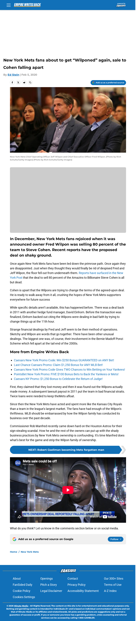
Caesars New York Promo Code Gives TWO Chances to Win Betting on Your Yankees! (69, 369)
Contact (73, 578)
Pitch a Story (48, 584)
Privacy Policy (77, 584)
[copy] (30, 82)
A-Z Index (110, 591)
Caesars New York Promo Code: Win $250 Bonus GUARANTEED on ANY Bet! (64, 360)
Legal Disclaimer (51, 591)
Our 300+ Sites (113, 578)
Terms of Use (113, 584)
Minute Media (21, 606)
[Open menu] (9, 5)
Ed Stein (13, 74)
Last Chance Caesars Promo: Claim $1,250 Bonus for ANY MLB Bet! (58, 365)
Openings (46, 578)
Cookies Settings (24, 597)
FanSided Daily (22, 584)
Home (13, 551)
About (17, 578)
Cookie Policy (21, 591)
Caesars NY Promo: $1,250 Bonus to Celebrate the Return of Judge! (58, 379)
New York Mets (30, 551)
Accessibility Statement (83, 591)
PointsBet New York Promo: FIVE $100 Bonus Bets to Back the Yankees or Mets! (66, 374)
